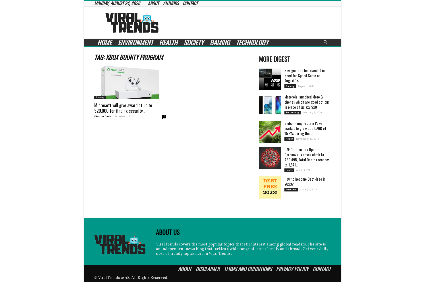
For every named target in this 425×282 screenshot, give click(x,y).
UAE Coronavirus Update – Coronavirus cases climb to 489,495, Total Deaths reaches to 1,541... (307, 157)
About (184, 269)
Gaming (220, 42)
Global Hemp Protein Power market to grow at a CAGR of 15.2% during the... (305, 128)
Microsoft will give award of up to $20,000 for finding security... (123, 108)
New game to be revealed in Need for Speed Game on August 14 (304, 75)
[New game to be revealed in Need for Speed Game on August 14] (270, 79)
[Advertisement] (250, 23)
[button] (325, 43)
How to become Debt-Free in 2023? (305, 181)
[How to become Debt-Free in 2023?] (270, 187)
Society (194, 42)
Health (168, 42)
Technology (252, 42)
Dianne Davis (103, 116)
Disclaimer (208, 269)
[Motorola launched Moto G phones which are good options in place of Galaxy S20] (270, 105)
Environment (135, 42)
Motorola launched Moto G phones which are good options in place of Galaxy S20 (307, 102)
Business (291, 189)
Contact (322, 269)
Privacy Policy (292, 269)
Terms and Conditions (248, 269)
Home (104, 42)
